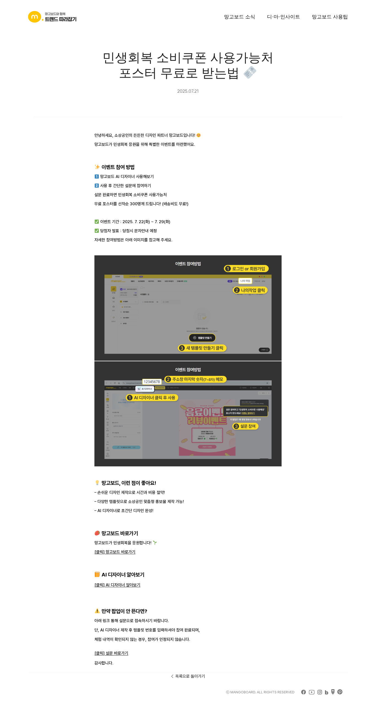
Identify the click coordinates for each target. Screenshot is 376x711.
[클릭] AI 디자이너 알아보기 (117, 585)
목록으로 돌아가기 (190, 676)
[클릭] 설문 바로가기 (111, 653)
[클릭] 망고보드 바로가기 (114, 551)
